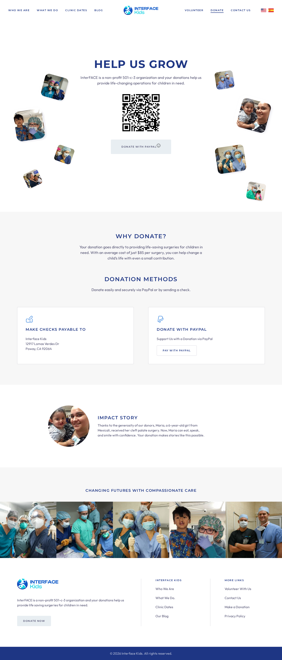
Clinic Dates (76, 10)
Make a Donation (237, 607)
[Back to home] (141, 10)
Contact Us (241, 10)
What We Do (47, 10)
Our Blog (161, 616)
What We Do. (165, 598)
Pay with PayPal (177, 350)
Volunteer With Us (238, 589)
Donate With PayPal (138, 146)
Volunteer (194, 10)
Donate (217, 10)
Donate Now (34, 620)
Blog (98, 10)
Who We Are (19, 10)
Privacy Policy (235, 616)
